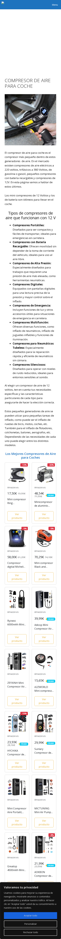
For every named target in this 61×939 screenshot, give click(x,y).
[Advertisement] (30, 41)
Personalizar (30, 923)
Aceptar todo (30, 915)
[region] (30, 910)
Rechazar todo (30, 932)
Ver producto (17, 516)
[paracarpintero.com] (12, 4)
